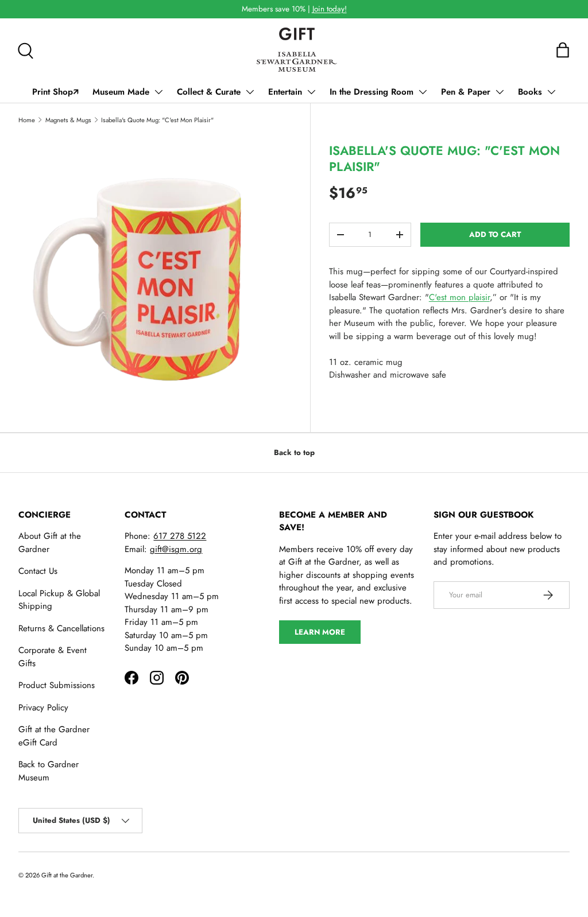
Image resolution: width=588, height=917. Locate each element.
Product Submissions (56, 685)
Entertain (285, 92)
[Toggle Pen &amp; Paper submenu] (499, 92)
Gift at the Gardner (66, 875)
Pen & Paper (465, 92)
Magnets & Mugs (68, 120)
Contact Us (37, 571)
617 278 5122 (179, 536)
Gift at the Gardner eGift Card (54, 736)
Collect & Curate (209, 92)
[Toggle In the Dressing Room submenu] (423, 92)
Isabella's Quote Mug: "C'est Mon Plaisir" (157, 120)
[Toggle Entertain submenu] (311, 92)
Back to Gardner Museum (48, 771)
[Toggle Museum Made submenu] (158, 92)
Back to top (294, 452)
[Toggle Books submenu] (551, 92)
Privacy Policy (43, 707)
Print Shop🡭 (55, 92)
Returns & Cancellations (61, 628)
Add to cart (495, 234)
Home (26, 120)
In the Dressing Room (371, 92)
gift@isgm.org (176, 549)
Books (530, 92)
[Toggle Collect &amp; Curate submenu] (250, 92)
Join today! (329, 8)
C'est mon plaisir (459, 297)
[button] (562, 50)
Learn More (320, 632)
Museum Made (120, 92)
